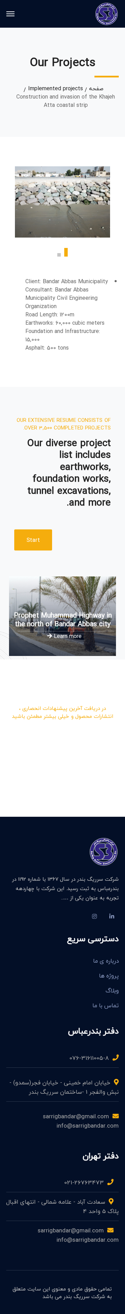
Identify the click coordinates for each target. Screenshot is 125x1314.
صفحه (96, 88)
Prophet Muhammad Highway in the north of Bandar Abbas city (63, 619)
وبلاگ (112, 991)
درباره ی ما (106, 961)
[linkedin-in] (111, 916)
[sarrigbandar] (106, 13)
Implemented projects (55, 88)
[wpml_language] (77, 916)
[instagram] (94, 916)
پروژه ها (109, 976)
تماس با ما (105, 1005)
